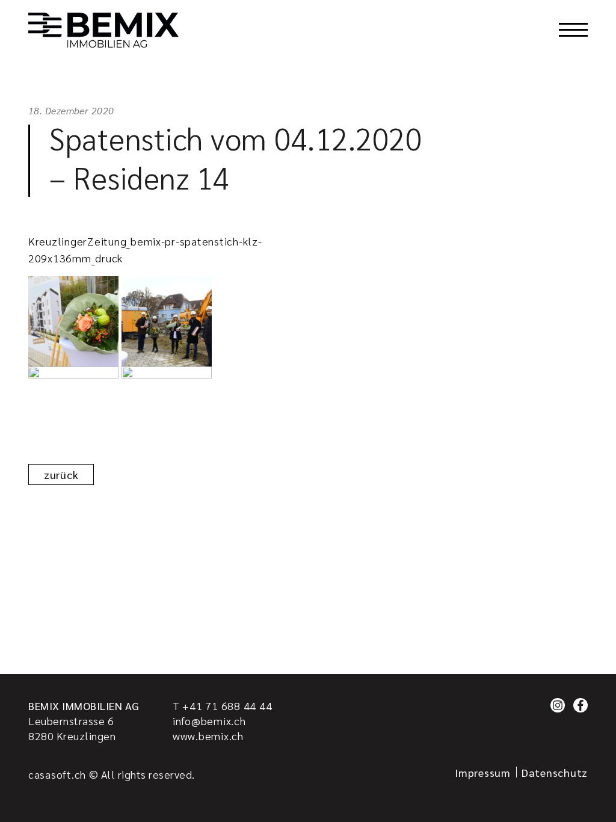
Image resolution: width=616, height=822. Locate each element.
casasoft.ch (57, 774)
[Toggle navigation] (573, 30)
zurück (61, 474)
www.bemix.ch (208, 736)
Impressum (483, 772)
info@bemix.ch (209, 721)
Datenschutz (555, 772)
